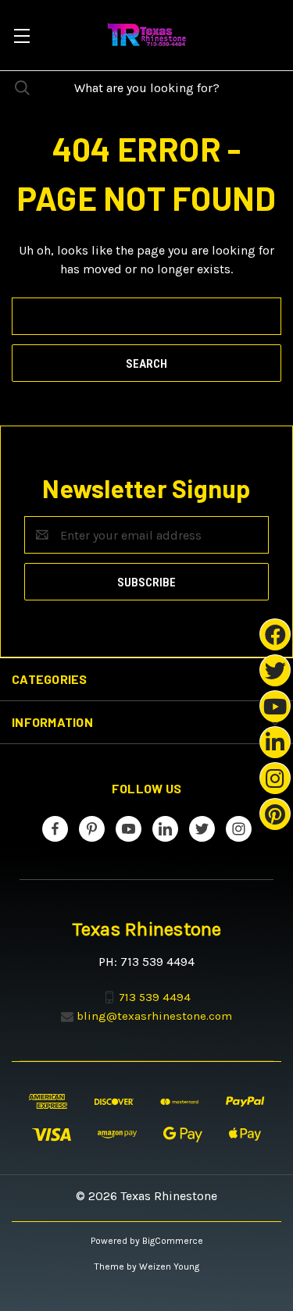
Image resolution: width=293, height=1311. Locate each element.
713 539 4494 (155, 997)
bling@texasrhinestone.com (154, 1016)
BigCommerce (172, 1240)
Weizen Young (169, 1266)
